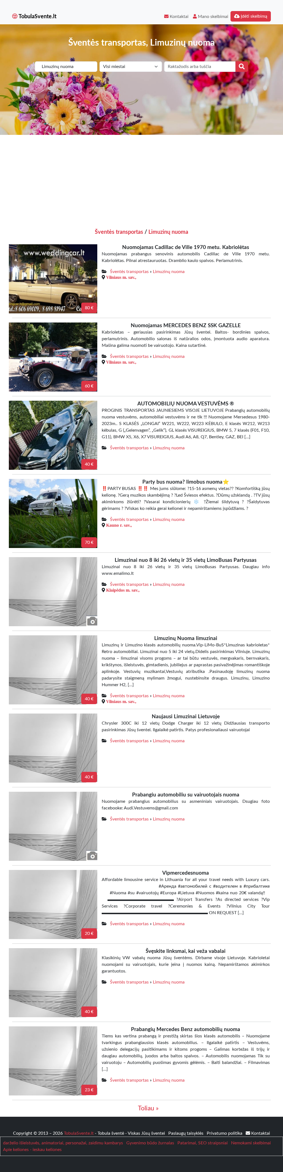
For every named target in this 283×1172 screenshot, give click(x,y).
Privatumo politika (225, 1133)
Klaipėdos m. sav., (123, 590)
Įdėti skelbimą (253, 16)
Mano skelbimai (212, 16)
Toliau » (148, 1108)
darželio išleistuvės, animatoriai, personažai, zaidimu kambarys (63, 1143)
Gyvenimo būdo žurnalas (150, 1143)
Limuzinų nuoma (168, 232)
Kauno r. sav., (119, 525)
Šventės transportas (119, 232)
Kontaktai (178, 16)
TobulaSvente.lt (36, 16)
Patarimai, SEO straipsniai (202, 1143)
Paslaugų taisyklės (186, 1133)
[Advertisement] (141, 176)
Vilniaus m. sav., (121, 277)
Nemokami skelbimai (251, 1143)
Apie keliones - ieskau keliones (32, 1149)
